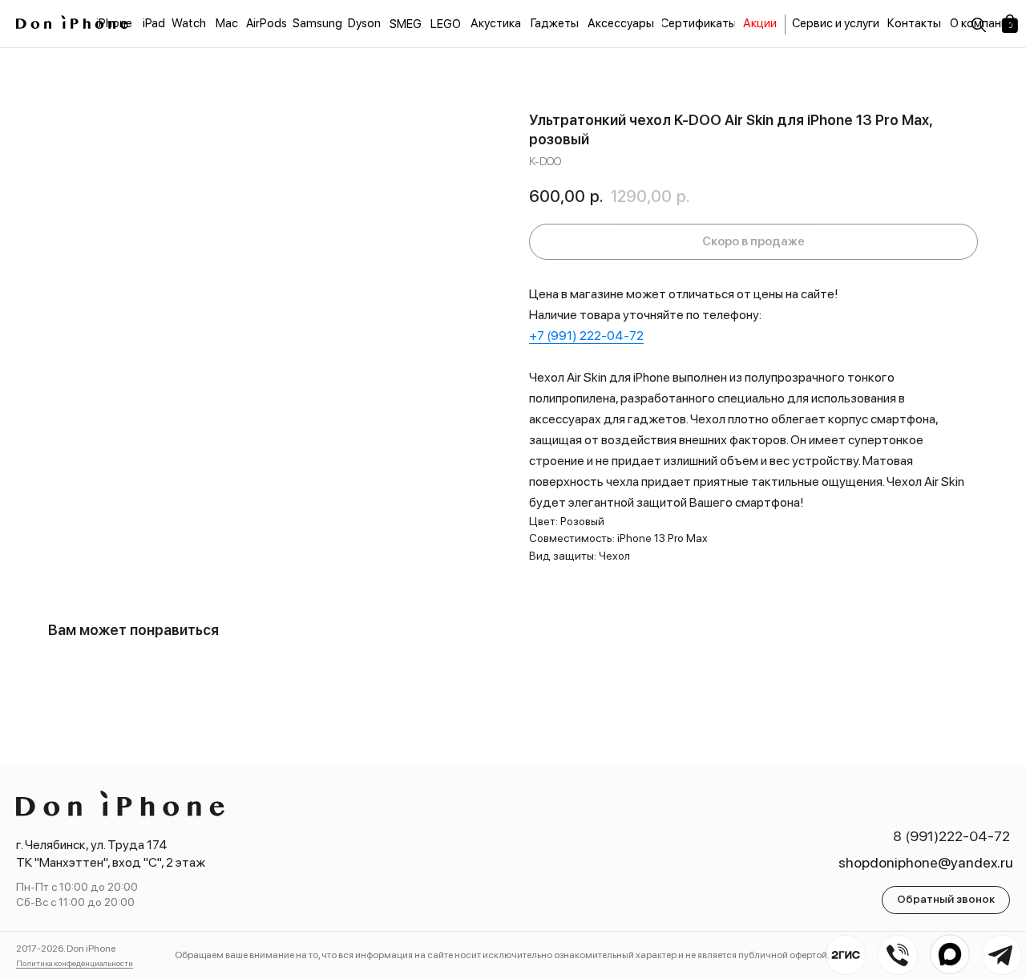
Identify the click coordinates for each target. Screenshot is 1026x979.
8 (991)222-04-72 (951, 835)
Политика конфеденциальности (74, 963)
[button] (946, 900)
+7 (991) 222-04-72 (586, 335)
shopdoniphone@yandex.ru (925, 862)
